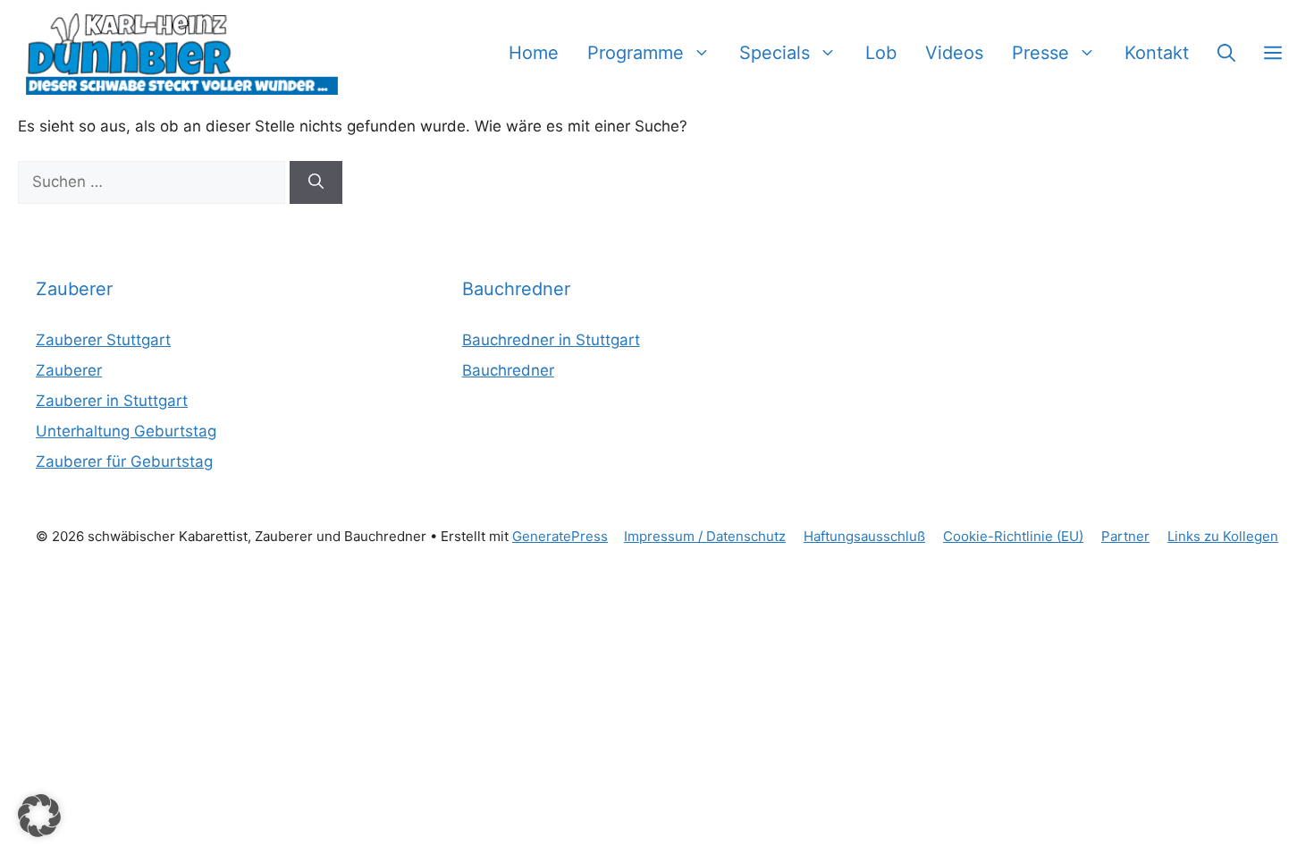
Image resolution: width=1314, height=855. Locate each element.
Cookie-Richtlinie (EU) (1013, 536)
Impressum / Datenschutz (705, 536)
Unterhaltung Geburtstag (126, 431)
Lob (881, 52)
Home (534, 52)
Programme (635, 52)
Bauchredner (508, 370)
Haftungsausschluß (864, 536)
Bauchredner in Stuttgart (551, 340)
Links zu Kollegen (1222, 536)
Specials (774, 52)
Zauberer (69, 370)
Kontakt (1156, 52)
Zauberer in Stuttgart (112, 401)
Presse (1040, 52)
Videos (954, 52)
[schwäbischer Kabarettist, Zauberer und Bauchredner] (183, 53)
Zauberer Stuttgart (103, 340)
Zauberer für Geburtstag (124, 461)
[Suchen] (316, 182)
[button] (1226, 53)
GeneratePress (560, 536)
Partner (1125, 536)
